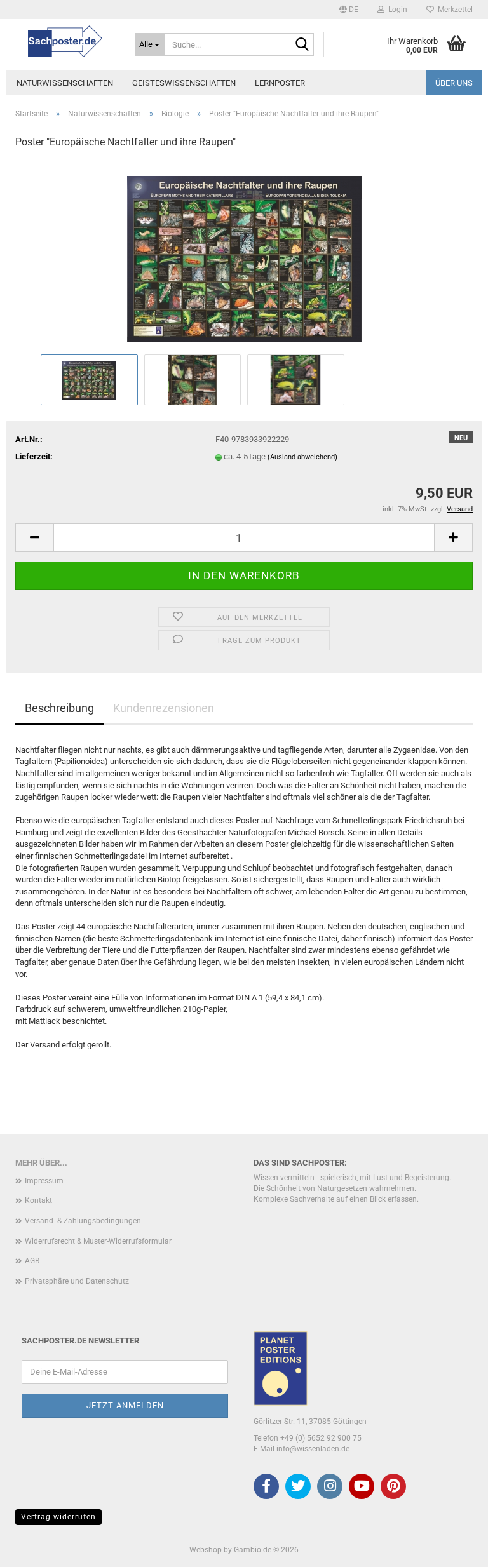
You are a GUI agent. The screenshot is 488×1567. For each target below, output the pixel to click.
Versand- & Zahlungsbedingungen (83, 1220)
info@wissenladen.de (312, 1448)
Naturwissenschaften (65, 83)
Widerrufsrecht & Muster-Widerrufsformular (98, 1241)
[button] (349, 9)
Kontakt (38, 1200)
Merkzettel (453, 9)
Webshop (205, 1549)
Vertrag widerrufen (58, 1516)
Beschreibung (59, 708)
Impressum (44, 1180)
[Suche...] (302, 45)
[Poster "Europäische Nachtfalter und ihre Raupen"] (244, 255)
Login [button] (395, 9)
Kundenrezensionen (163, 708)
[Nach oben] (453, 1548)
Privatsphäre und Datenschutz (77, 1281)
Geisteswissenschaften (184, 83)
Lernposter (280, 83)
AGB (32, 1260)
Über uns (454, 83)
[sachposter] (65, 41)
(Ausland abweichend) (302, 457)
